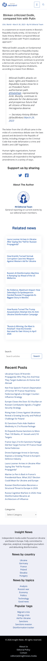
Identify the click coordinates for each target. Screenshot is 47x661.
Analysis (23, 586)
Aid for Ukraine (24, 618)
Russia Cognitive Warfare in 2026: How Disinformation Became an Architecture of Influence (23, 495)
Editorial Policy (23, 649)
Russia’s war (23, 589)
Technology (23, 598)
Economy (23, 592)
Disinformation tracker (23, 627)
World (9, 24)
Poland (23, 569)
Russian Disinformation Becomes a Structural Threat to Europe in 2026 (21, 487)
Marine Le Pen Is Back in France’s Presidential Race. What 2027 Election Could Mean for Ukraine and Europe (22, 477)
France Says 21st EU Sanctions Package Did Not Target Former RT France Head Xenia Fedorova (23, 444)
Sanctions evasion (23, 624)
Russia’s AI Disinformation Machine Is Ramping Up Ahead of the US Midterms (23, 276)
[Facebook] (27, 175)
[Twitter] (20, 175)
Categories (10, 509)
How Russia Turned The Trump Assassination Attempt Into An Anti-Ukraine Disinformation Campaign (23, 312)
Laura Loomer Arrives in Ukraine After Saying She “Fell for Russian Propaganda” (22, 242)
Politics (23, 595)
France (23, 566)
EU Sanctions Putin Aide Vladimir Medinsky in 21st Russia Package (20, 425)
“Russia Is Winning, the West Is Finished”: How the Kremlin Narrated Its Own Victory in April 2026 (21, 330)
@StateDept (15, 92)
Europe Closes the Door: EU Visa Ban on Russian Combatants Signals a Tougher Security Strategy (23, 404)
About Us (23, 646)
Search (8, 351)
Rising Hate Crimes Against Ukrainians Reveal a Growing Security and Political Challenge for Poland (23, 415)
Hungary (24, 575)
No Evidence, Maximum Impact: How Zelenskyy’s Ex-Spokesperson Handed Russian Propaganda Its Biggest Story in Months (23, 294)
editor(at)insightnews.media (23, 655)
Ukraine (23, 560)
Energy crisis (23, 615)
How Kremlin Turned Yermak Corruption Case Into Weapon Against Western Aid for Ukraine (21, 259)
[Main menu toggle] (37, 5)
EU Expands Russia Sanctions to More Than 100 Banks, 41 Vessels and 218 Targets (22, 434)
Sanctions (23, 621)
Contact (23, 652)
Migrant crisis (23, 612)
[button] (43, 4)
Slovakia (23, 572)
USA (4, 24)
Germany (23, 563)
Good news (23, 601)
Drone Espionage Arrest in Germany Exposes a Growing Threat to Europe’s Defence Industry (22, 455)
